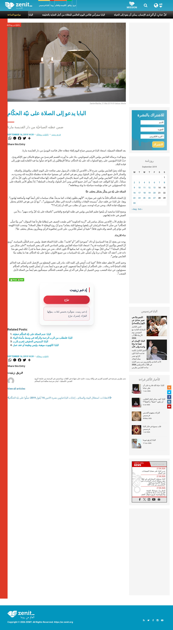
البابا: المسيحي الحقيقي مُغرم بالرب (30, 341)
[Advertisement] (149, 63)
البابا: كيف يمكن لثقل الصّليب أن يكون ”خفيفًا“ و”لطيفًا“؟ (154, 400)
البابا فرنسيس (44, 5)
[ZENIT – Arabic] (21, 5)
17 (139, 193)
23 (134, 198)
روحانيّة (10, 25)
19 (149, 193)
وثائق (69, 5)
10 (139, 188)
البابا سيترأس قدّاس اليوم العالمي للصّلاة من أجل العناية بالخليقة (59, 14)
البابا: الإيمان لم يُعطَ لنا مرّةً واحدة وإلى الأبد (138, 344)
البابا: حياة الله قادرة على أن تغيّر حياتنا (153, 386)
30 (134, 203)
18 (144, 193)
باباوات (17, 25)
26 (149, 198)
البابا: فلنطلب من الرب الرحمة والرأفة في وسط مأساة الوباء (42, 337)
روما (52, 5)
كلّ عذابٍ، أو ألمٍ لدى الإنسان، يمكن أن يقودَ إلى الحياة (125, 14)
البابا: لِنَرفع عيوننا (149, 440)
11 (144, 188)
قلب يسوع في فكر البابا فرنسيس (152, 427)
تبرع (74, 5)
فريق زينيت (56, 135)
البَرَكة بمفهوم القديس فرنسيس (151, 414)
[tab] (140, 464)
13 (154, 188)
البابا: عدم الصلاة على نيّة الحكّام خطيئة (32, 334)
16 (134, 193)
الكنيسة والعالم (60, 5)
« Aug (134, 209)
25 (144, 198)
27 (154, 198)
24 (139, 198)
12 (149, 188)
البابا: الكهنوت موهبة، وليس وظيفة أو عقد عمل (36, 345)
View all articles (16, 388)
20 (154, 193)
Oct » (140, 209)
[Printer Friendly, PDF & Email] (16, 279)
